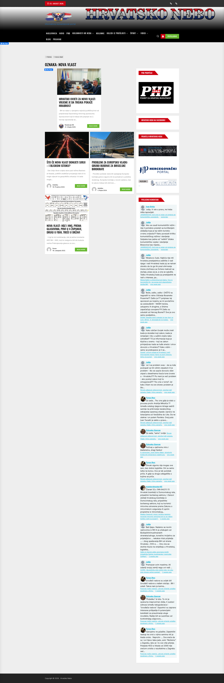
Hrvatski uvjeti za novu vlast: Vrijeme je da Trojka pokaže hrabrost (77, 102)
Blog (48, 39)
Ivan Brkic (150, 206)
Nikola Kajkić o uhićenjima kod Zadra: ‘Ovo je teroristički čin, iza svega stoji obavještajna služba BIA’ (156, 282)
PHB (68, 33)
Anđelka (55, 185)
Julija (148, 222)
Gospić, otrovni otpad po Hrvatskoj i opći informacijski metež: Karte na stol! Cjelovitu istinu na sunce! (156, 355)
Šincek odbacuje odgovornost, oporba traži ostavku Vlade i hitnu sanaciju (156, 436)
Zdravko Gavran (153, 430)
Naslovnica (51, 33)
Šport (133, 33)
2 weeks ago (165, 519)
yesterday (164, 217)
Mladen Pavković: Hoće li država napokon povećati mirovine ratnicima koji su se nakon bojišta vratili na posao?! (156, 516)
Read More (93, 126)
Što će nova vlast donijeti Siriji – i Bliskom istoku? (66, 164)
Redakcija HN (69, 125)
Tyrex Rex (150, 398)
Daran (54, 248)
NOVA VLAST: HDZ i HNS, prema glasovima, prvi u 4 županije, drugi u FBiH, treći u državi (64, 228)
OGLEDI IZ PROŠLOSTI (116, 33)
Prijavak (57, 39)
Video (143, 33)
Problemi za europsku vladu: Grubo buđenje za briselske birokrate (110, 165)
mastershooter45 (154, 486)
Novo (61, 33)
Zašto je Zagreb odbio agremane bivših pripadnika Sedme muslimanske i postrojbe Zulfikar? (155, 554)
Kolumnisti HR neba (81, 33)
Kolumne (100, 33)
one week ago (155, 284)
